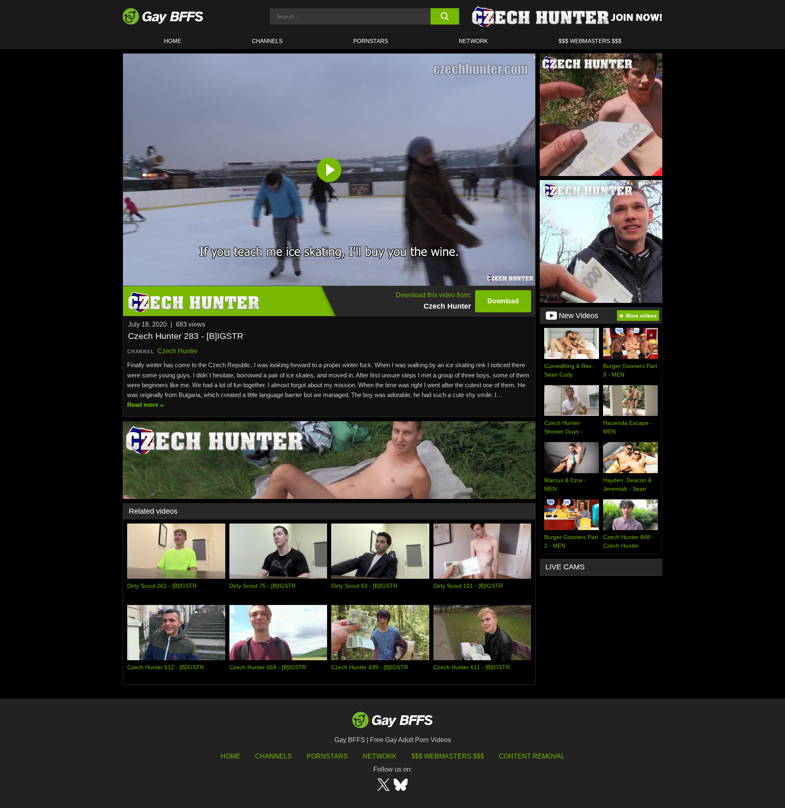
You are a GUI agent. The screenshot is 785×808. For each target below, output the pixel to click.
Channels (273, 756)
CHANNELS (267, 41)
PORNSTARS (370, 41)
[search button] (445, 16)
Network (473, 41)
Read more (142, 404)
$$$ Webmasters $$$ (589, 41)
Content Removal (532, 756)
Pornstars (327, 756)
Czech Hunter (177, 351)
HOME (172, 41)
